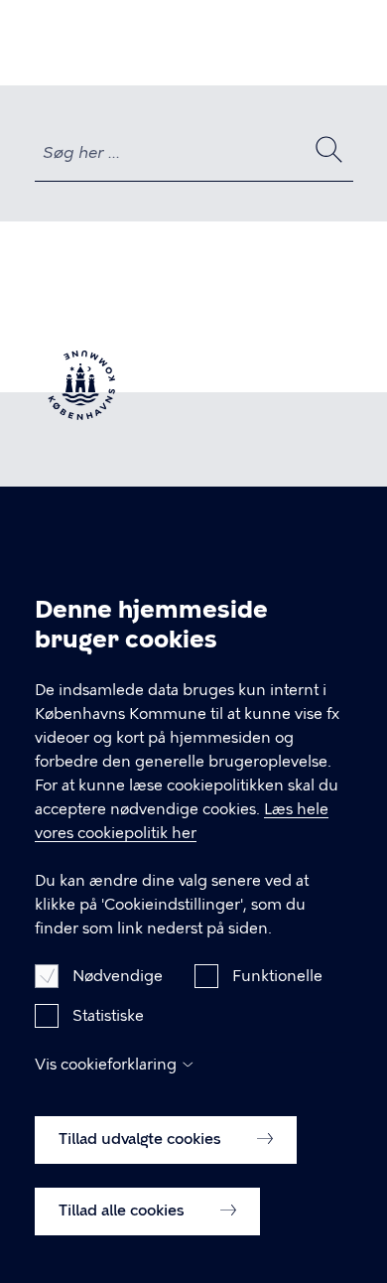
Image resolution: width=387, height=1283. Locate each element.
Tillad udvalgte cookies (142, 1139)
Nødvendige (117, 976)
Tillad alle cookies (124, 1210)
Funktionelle (277, 976)
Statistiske (108, 1016)
